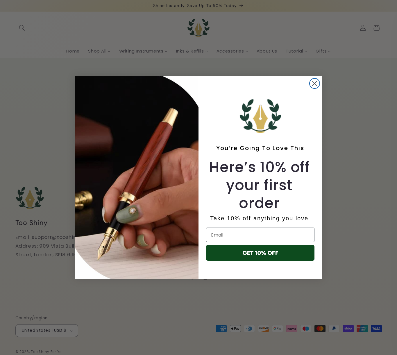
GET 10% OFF (260, 253)
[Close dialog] (315, 83)
